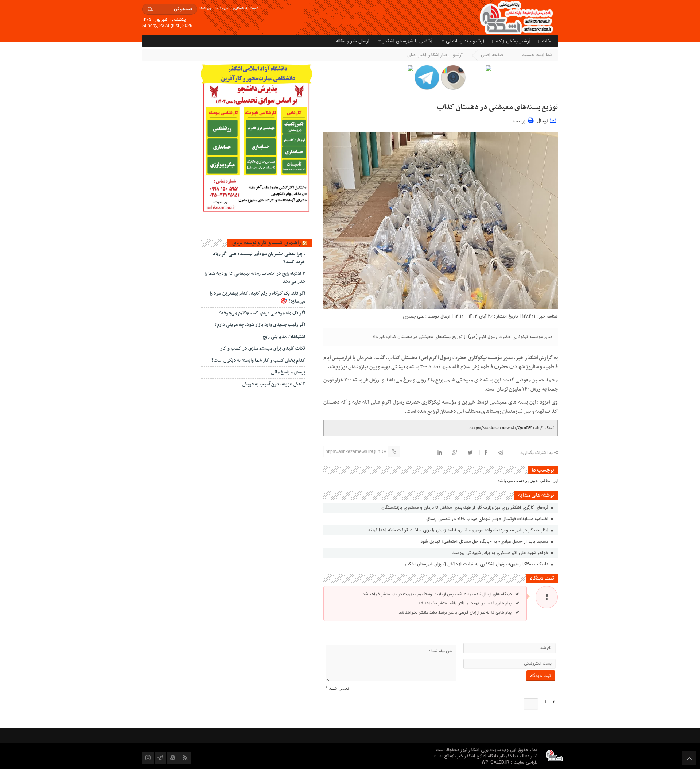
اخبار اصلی (416, 54)
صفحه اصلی (492, 54)
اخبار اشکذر (439, 54)
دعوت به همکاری (245, 8)
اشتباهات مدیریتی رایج (284, 337)
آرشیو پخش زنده (513, 41)
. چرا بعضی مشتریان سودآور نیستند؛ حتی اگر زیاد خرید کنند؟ (259, 258)
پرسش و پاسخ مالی (288, 372)
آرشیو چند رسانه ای (465, 41)
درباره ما (221, 8)
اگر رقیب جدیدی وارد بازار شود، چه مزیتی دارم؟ (260, 325)
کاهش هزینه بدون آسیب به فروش (273, 384)
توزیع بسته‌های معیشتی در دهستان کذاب (497, 107)
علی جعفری (413, 316)
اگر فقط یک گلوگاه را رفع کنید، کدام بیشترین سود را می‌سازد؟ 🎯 (257, 297)
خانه (546, 41)
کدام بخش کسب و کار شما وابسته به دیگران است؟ (258, 361)
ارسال (542, 121)
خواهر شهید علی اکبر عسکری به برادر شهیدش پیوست (500, 552)
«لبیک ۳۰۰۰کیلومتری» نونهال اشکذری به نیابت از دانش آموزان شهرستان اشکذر (477, 564)
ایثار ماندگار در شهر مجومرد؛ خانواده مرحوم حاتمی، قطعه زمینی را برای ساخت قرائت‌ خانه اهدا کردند (459, 530)
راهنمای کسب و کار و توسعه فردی (266, 242)
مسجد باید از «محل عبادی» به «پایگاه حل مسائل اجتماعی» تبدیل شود (485, 541)
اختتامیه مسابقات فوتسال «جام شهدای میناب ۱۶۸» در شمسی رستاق (488, 518)
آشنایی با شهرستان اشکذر (407, 41)
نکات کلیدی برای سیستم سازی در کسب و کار (262, 349)
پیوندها (205, 8)
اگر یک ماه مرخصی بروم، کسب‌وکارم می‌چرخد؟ (262, 313)
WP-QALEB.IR (496, 762)
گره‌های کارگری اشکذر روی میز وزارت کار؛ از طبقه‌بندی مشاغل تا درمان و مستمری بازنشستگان (465, 507)
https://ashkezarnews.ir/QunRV (500, 428)
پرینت (520, 120)
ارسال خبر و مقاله (352, 41)
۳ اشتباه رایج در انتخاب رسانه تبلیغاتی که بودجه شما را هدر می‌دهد (255, 277)
